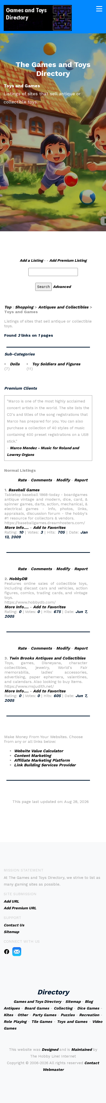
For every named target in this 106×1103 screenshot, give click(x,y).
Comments (41, 480)
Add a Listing (31, 260)
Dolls (15, 364)
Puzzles (68, 1015)
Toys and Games (72, 1021)
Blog (89, 1001)
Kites (8, 1015)
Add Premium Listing (68, 260)
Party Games (44, 1015)
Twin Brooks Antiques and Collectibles (47, 658)
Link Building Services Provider (45, 765)
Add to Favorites (49, 527)
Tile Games (41, 1021)
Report (81, 480)
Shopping (24, 307)
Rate (22, 480)
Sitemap (73, 1001)
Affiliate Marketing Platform (42, 760)
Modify (63, 480)
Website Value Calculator (38, 751)
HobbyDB (18, 578)
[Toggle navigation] (99, 8)
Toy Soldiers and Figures (56, 364)
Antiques (12, 1008)
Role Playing (15, 1021)
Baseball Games (23, 490)
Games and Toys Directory (37, 1001)
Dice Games (88, 1008)
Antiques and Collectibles (63, 307)
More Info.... (16, 527)
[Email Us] (17, 951)
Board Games (36, 1008)
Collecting (63, 1008)
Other (23, 1015)
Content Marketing (32, 755)
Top (7, 307)
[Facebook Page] (7, 951)
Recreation (89, 1015)
